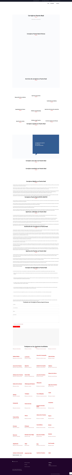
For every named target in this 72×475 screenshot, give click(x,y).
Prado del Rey (16, 417)
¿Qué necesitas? (14, 314)
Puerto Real (27, 374)
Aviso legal (25, 464)
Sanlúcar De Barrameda (18, 452)
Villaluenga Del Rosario (30, 383)
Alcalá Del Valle (28, 453)
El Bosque (27, 426)
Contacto (57, 3)
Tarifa (49, 392)
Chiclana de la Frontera (18, 374)
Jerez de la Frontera (41, 374)
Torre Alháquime (40, 393)
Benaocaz (15, 434)
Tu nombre (14, 304)
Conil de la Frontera (41, 452)
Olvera (26, 415)
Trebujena (27, 393)
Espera (49, 415)
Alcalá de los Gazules (41, 365)
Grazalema (50, 402)
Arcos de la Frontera (17, 365)
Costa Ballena (40, 424)
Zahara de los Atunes (17, 383)
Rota (38, 443)
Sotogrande (15, 403)
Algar (26, 443)
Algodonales (15, 443)
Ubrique (14, 394)
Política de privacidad (27, 462)
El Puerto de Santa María (41, 406)
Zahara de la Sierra (52, 373)
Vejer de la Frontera (52, 384)
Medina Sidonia (16, 356)
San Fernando (51, 443)
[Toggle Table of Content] (20, 455)
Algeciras (27, 365)
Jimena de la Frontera (41, 414)
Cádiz (49, 452)
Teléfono (14, 311)
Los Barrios (27, 356)
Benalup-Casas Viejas (29, 434)
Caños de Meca (51, 356)
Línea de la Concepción (41, 355)
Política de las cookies (27, 466)
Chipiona (50, 365)
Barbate (50, 434)
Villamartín (39, 382)
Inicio (48, 3)
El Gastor (15, 426)
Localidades (52, 3)
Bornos (49, 424)
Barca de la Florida (41, 434)
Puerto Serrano (28, 403)
